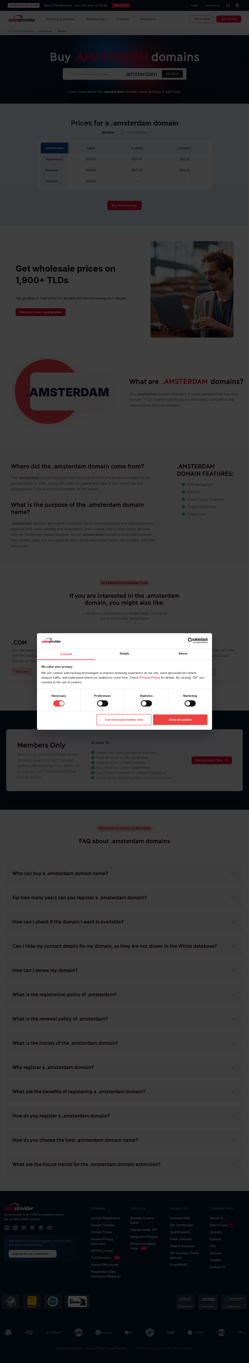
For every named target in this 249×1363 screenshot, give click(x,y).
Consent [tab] (66, 654)
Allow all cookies (180, 719)
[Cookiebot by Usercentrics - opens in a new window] (191, 640)
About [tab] (183, 653)
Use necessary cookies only (124, 719)
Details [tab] (124, 653)
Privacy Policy (149, 677)
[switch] (102, 703)
